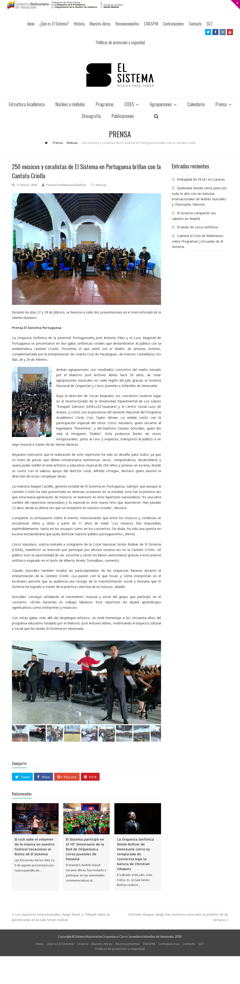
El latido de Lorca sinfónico (197, 227)
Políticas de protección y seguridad (120, 42)
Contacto (195, 24)
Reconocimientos (127, 24)
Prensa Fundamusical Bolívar (66, 185)
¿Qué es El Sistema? (54, 24)
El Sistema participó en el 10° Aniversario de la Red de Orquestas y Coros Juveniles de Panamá (85, 849)
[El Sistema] (120, 75)
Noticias (101, 185)
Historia (79, 24)
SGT (209, 24)
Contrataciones (173, 24)
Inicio (30, 24)
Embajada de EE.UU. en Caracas (201, 179)
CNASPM (151, 24)
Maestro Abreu (100, 24)
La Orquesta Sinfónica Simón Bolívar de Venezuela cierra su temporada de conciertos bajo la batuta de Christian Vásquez (135, 854)
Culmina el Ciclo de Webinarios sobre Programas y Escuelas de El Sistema (197, 241)
